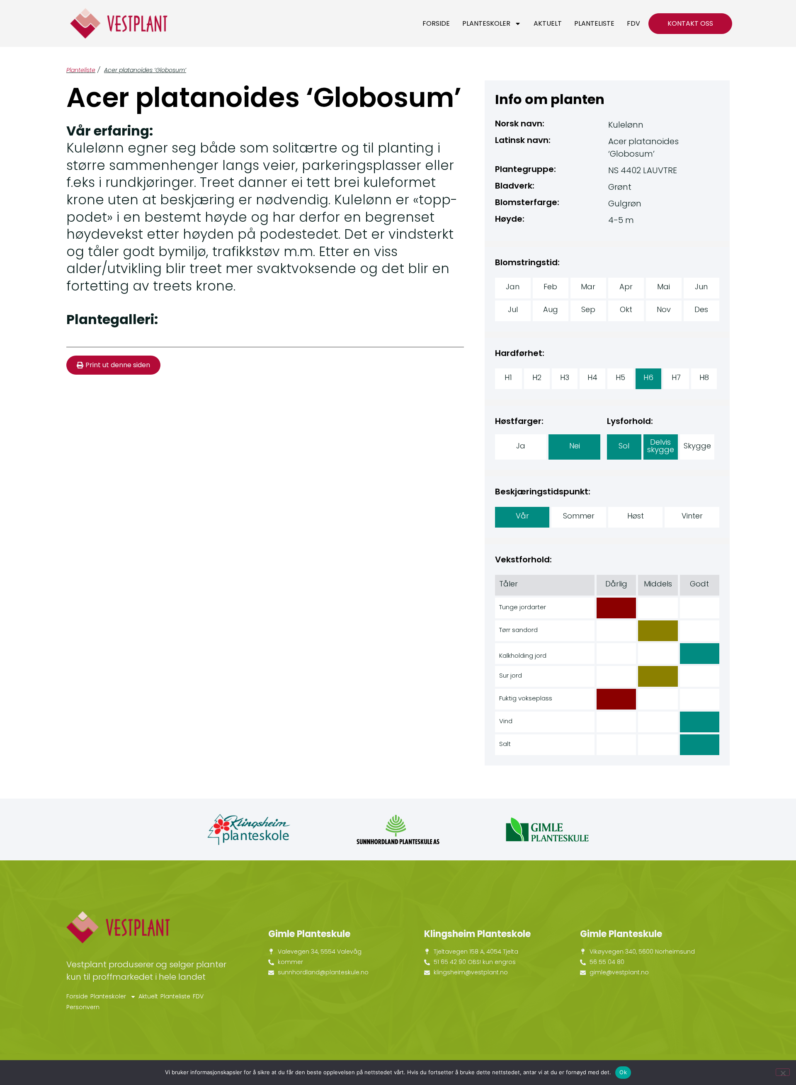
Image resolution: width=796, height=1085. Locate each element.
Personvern (83, 1007)
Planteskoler (486, 23)
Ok (623, 1072)
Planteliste (594, 23)
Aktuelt (548, 23)
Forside (436, 23)
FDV (633, 23)
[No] (783, 1072)
